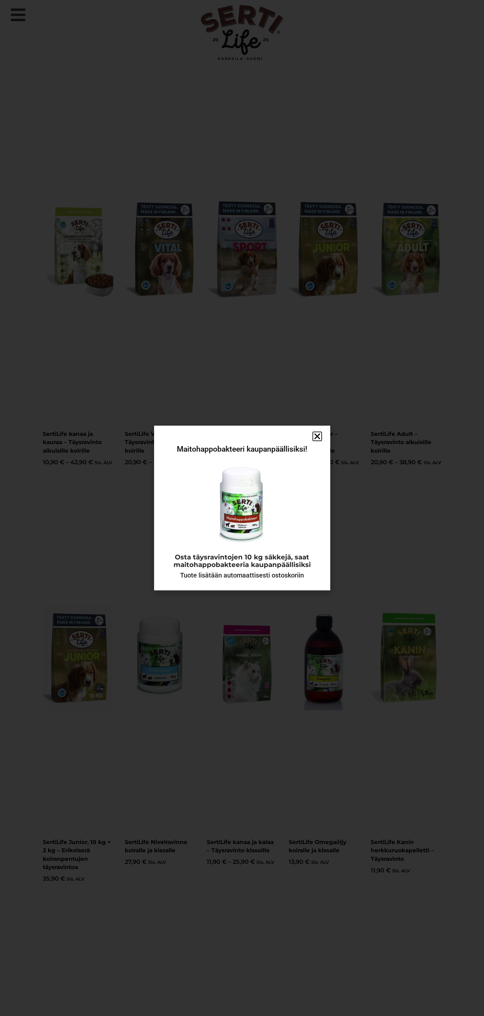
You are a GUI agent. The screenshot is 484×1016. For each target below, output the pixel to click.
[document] (242, 508)
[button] (317, 436)
